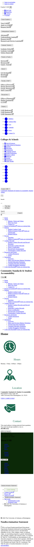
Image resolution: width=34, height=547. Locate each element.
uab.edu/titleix (5, 545)
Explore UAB (5, 189)
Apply (6, 444)
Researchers (4, 94)
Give (5, 447)
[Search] (2, 196)
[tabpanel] (17, 212)
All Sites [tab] (7, 208)
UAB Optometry (6, 114)
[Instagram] (6, 172)
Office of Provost (6, 85)
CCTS (3, 102)
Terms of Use (9, 495)
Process (6, 236)
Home (6, 218)
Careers (6, 454)
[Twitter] (6, 169)
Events (3, 77)
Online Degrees (6, 53)
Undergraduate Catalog (8, 37)
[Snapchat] (6, 178)
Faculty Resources (7, 88)
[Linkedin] (6, 181)
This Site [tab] (7, 206)
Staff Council (5, 90)
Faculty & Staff (5, 81)
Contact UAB (9, 492)
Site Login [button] (7, 499)
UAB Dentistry (6, 112)
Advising (4, 35)
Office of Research (7, 98)
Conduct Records (9, 241)
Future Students (5, 19)
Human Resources (7, 87)
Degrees (6, 446)
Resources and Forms (10, 252)
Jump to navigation (9, 2)
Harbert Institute (6, 100)
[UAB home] (17, 187)
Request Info (5, 27)
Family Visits (5, 65)
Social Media (7, 431)
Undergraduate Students (8, 31)
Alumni (3, 69)
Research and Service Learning (11, 41)
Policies (6, 227)
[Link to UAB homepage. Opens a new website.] (16, 478)
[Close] (10, 7)
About (6, 219)
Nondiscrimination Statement (9, 485)
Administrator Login (14, 500)
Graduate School (6, 49)
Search (3, 211)
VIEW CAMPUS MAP (8, 398)
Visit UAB (4, 23)
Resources (4, 63)
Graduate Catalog (6, 51)
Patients (3, 106)
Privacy (7, 494)
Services (3, 61)
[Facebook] (6, 166)
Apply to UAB (5, 25)
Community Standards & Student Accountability (15, 190)
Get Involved (5, 73)
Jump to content (8, 4)
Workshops (7, 257)
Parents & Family (6, 57)
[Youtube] (6, 175)
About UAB (4, 459)
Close (3, 277)
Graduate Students (6, 45)
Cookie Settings (11, 489)
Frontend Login (12, 502)
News (6, 449)
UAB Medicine (6, 110)
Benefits (3, 75)
